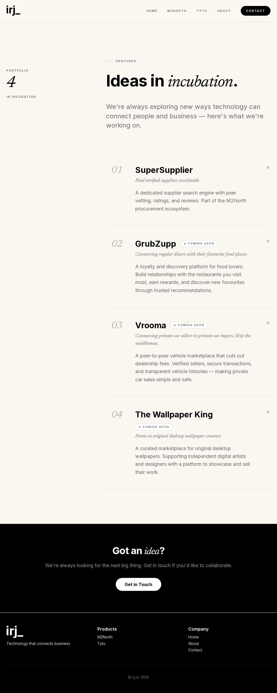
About (224, 11)
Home (152, 11)
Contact (255, 11)
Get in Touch (138, 584)
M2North (177, 11)
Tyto (201, 11)
